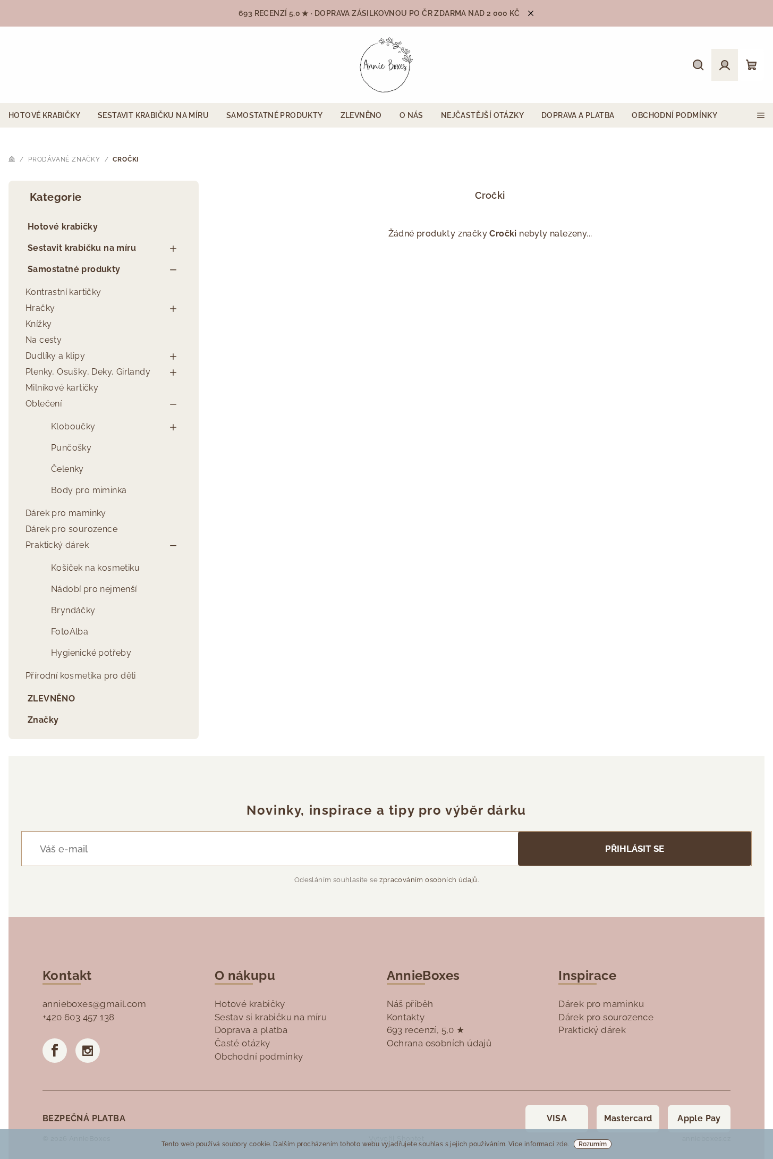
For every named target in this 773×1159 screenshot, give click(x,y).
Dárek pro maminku (601, 1004)
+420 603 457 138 (78, 1017)
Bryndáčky (73, 610)
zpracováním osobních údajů (428, 880)
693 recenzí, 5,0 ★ (426, 1030)
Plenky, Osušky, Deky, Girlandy (88, 372)
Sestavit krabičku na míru (82, 248)
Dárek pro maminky (66, 513)
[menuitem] (44, 115)
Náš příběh (410, 1004)
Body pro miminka (88, 490)
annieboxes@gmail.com (94, 1004)
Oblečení (44, 404)
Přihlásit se (634, 848)
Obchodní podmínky (259, 1056)
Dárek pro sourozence (71, 529)
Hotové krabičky (63, 227)
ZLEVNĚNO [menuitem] (361, 115)
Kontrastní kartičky (63, 292)
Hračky (40, 308)
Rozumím (593, 1144)
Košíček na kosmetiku (95, 568)
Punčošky (71, 448)
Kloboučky (73, 426)
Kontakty (406, 1017)
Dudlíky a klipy (55, 356)
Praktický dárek (57, 545)
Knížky (39, 324)
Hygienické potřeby (91, 653)
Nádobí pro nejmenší (94, 589)
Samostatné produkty (74, 269)
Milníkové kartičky (62, 388)
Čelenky (67, 469)
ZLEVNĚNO (51, 698)
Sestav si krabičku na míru (271, 1017)
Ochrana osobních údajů (439, 1043)
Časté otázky (242, 1043)
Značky (43, 720)
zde (561, 1144)
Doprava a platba (251, 1030)
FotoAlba (69, 632)
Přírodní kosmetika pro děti (81, 676)
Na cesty (44, 340)
